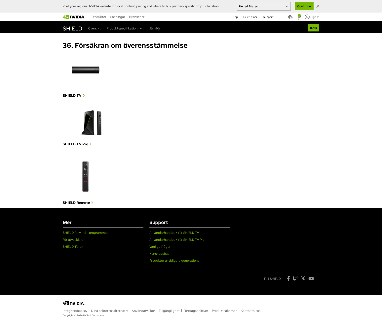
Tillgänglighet (169, 311)
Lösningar (117, 17)
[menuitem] (99, 17)
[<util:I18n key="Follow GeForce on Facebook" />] (288, 278)
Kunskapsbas (159, 253)
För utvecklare (73, 240)
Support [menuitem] (268, 17)
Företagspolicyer (195, 311)
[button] (290, 18)
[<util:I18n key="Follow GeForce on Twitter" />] (303, 278)
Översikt (94, 28)
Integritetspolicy (75, 311)
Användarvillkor (143, 311)
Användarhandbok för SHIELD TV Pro (177, 240)
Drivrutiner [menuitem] (250, 17)
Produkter (99, 17)
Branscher (136, 17)
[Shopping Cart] (299, 18)
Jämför (154, 28)
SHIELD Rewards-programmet (85, 233)
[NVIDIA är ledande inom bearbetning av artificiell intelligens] (74, 17)
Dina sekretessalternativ (109, 311)
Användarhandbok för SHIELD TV (174, 233)
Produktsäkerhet (224, 311)
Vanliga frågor (160, 247)
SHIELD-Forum (73, 247)
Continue (304, 6)
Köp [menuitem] (235, 17)
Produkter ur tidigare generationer (175, 260)
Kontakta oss (250, 311)
